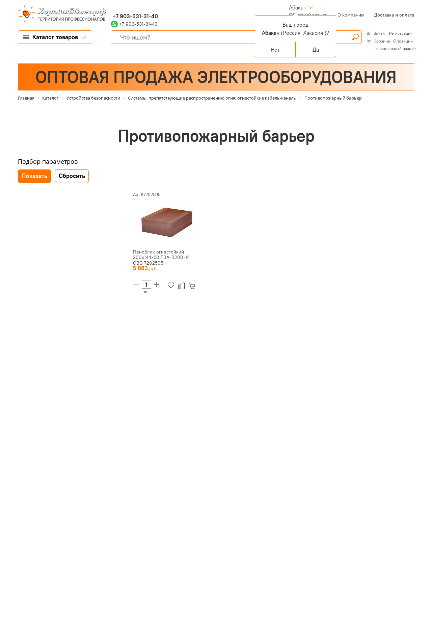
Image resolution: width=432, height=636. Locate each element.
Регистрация (400, 33)
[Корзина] (193, 286)
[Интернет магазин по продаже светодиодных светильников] (59, 14)
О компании (351, 15)
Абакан (297, 7)
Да (316, 49)
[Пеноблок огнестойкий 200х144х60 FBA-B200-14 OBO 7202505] (166, 222)
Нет (275, 49)
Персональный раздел (395, 48)
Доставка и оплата (394, 15)
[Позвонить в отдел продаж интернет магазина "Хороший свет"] (112, 7)
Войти (380, 33)
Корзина (382, 41)
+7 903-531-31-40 (134, 16)
